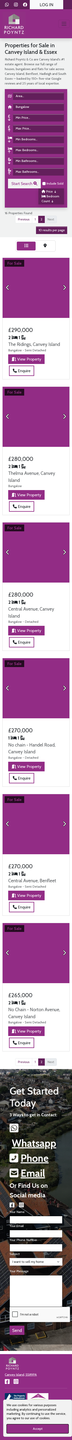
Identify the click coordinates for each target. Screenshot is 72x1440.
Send (17, 1330)
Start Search (22, 183)
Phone (35, 1158)
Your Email (17, 1226)
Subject (15, 1254)
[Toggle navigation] (64, 24)
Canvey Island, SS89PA (21, 1375)
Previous (24, 219)
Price (49, 191)
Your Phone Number (23, 1240)
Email (33, 1173)
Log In (46, 4)
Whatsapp (34, 1143)
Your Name (17, 1212)
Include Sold (54, 183)
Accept (38, 1429)
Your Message (19, 1271)
